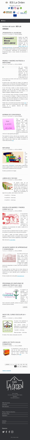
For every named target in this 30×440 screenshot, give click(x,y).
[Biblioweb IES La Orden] (7, 12)
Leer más (25, 306)
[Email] (18, 8)
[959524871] (21, 8)
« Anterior (7, 364)
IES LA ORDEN (18, 34)
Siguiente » (25, 366)
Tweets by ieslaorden (6, 370)
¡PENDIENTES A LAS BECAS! (11, 33)
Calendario (4, 421)
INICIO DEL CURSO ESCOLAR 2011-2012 (14, 315)
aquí (25, 102)
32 (21, 364)
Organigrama (4, 415)
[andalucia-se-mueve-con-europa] (23, 12)
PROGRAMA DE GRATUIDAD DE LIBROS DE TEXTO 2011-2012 (12, 284)
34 (26, 364)
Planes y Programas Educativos (8, 411)
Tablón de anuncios (6, 402)
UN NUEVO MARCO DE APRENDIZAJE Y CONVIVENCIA (14, 248)
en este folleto (12, 239)
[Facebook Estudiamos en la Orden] (9, 431)
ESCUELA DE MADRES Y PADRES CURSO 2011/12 (13, 208)
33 (23, 364)
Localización (4, 404)
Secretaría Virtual (5, 413)
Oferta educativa (5, 406)
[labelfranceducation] (14, 12)
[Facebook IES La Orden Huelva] (12, 8)
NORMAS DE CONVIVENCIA (11, 115)
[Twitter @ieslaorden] (9, 8)
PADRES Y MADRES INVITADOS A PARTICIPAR (13, 62)
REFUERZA (6, 148)
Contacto (4, 422)
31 (18, 364)
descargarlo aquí (20, 276)
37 (20, 366)
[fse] (15, 15)
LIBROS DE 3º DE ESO (9, 178)
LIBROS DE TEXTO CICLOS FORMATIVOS (11, 343)
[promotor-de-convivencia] (18, 12)
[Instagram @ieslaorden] (15, 8)
